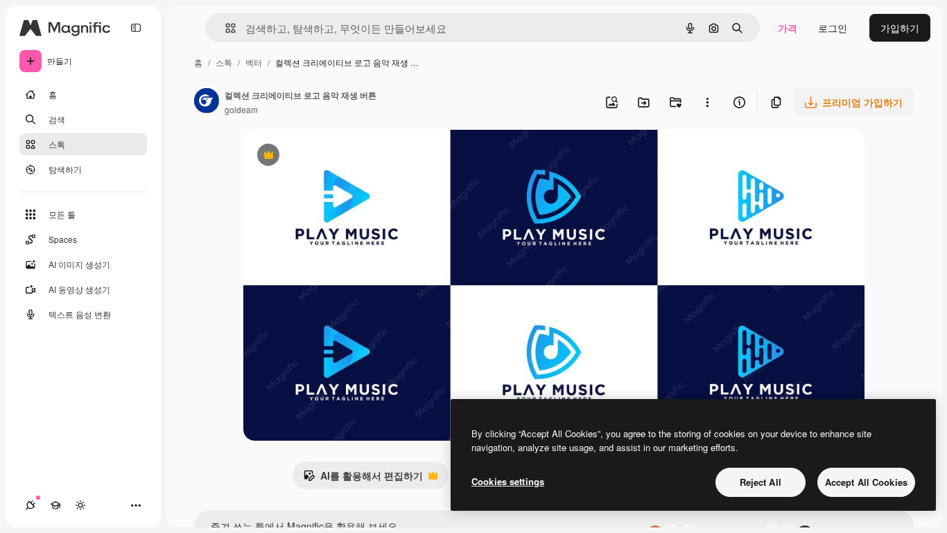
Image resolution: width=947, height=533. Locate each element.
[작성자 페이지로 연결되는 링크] (206, 102)
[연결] (30, 505)
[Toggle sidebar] (136, 28)
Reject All (760, 482)
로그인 (832, 28)
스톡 (224, 62)
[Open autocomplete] (225, 28)
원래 (323, 156)
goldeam (241, 109)
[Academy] (55, 505)
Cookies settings (507, 481)
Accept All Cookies (866, 482)
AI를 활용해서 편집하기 (363, 478)
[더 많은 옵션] (707, 102)
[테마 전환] (80, 505)
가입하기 (899, 28)
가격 (787, 28)
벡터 (253, 62)
